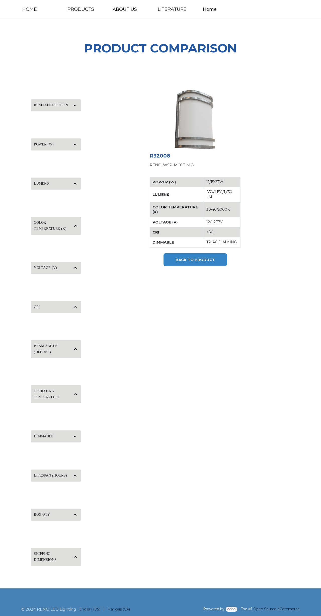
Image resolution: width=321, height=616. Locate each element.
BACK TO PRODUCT (195, 259)
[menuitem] (40, 9)
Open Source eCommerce (276, 609)
